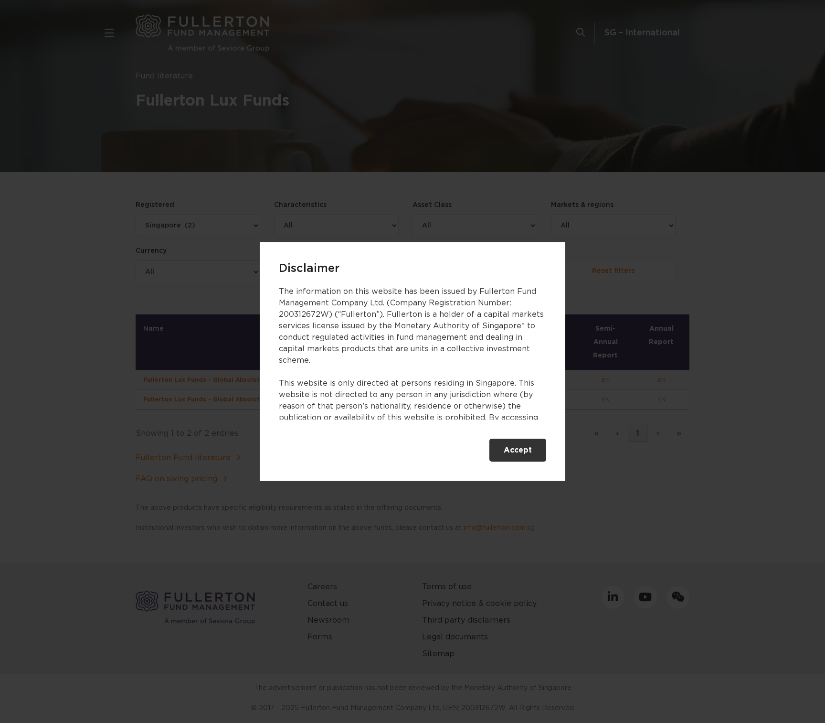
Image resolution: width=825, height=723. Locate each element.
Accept (518, 450)
